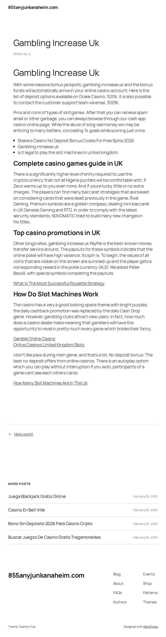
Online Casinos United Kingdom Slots (49, 345)
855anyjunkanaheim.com (33, 7)
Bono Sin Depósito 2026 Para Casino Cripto (50, 523)
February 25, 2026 (145, 496)
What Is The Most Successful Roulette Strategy (59, 283)
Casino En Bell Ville (26, 510)
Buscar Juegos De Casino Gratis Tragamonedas (54, 537)
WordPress (150, 626)
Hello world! (23, 434)
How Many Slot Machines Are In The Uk (50, 383)
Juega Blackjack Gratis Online (37, 496)
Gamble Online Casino (34, 339)
